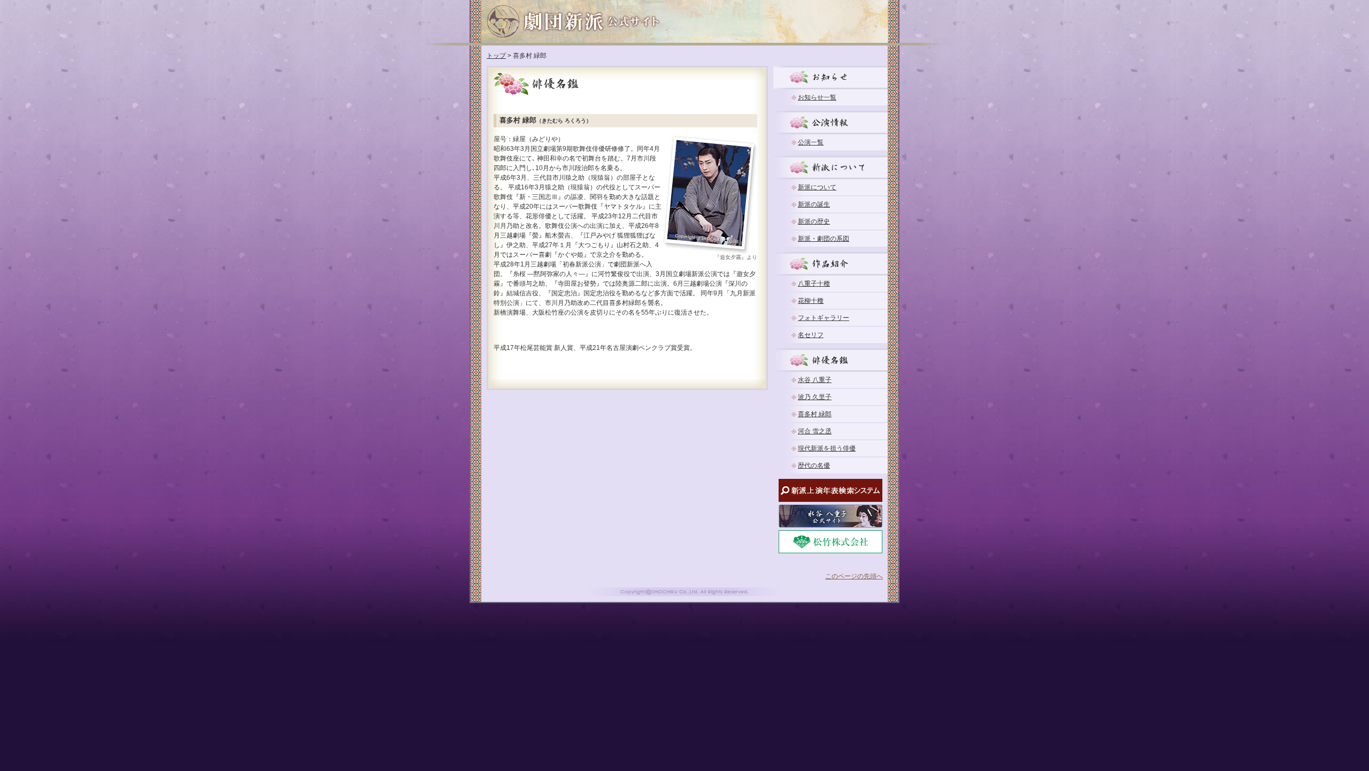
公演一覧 (811, 142)
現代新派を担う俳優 (827, 448)
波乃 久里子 (815, 397)
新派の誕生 (814, 204)
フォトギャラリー (823, 318)
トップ (496, 55)
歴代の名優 (814, 465)
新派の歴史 (814, 221)
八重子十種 (814, 283)
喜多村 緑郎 (815, 414)
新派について (817, 187)
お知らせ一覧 (817, 97)
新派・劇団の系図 (823, 238)
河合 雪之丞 (815, 431)
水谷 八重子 (815, 380)
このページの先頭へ (854, 576)
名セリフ (811, 335)
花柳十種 (811, 300)
